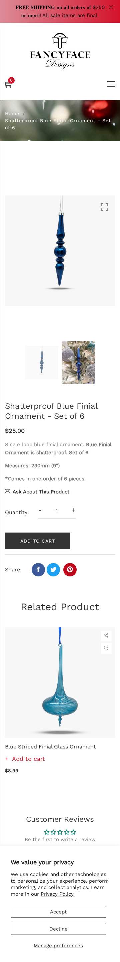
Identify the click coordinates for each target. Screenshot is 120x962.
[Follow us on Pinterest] (70, 569)
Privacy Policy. (58, 894)
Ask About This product (41, 492)
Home (12, 113)
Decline (58, 929)
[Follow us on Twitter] (53, 569)
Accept (58, 912)
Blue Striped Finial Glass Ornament (50, 746)
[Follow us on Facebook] (38, 569)
